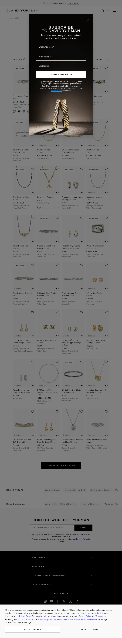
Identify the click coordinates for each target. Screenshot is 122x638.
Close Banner (32, 629)
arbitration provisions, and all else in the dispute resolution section (67, 619)
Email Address (46, 47)
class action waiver (25, 619)
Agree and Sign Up (61, 74)
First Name (44, 56)
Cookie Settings (89, 629)
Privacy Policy (75, 88)
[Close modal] (87, 20)
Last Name (44, 66)
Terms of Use (56, 90)
